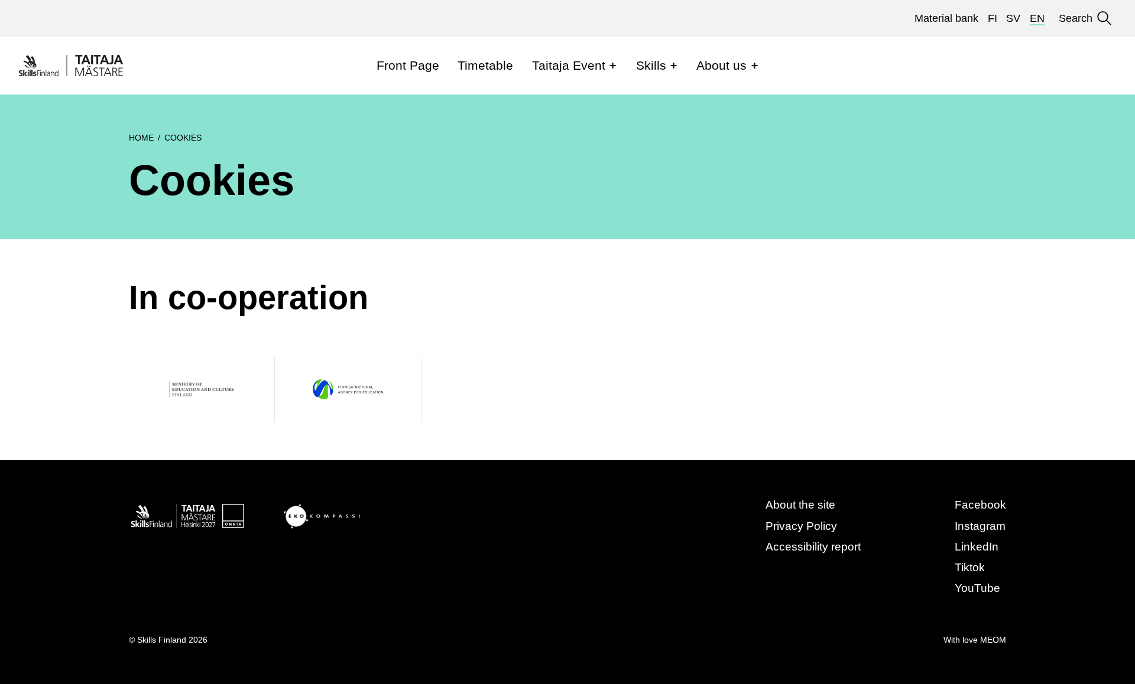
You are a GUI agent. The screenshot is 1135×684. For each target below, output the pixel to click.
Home (141, 137)
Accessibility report (813, 546)
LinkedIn (976, 546)
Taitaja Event (568, 65)
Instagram (980, 526)
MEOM (993, 639)
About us (721, 65)
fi (992, 18)
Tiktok (970, 567)
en (1037, 18)
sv (1013, 18)
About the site (800, 505)
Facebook (980, 505)
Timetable (485, 65)
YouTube (977, 588)
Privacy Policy (801, 526)
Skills (651, 65)
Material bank (946, 18)
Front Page (408, 65)
